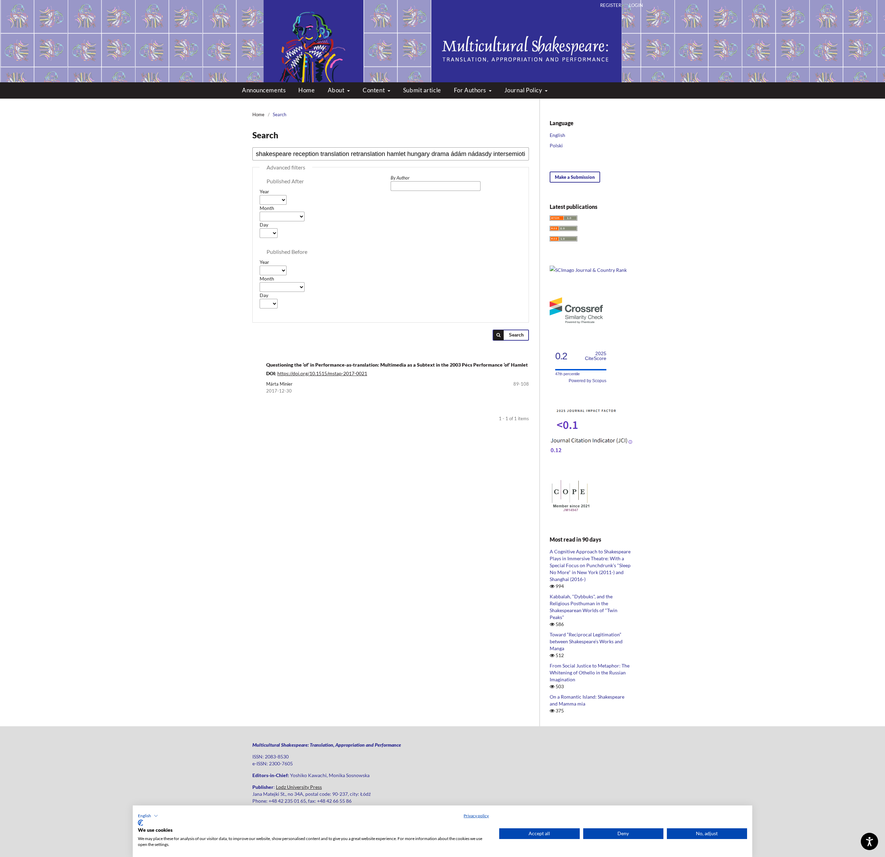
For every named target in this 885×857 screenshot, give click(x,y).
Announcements (264, 90)
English (557, 135)
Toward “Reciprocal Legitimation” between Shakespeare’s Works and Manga (586, 641)
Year (264, 191)
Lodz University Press (299, 787)
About (337, 90)
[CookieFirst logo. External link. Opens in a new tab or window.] (140, 823)
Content (374, 90)
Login (636, 5)
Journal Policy (523, 90)
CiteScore (595, 356)
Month (267, 208)
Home (306, 90)
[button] (148, 816)
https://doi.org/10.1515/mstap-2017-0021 (322, 373)
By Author (400, 178)
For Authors (470, 90)
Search (516, 335)
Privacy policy (476, 815)
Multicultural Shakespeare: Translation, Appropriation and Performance (442, 34)
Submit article (422, 90)
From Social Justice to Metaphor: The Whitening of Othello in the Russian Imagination (590, 672)
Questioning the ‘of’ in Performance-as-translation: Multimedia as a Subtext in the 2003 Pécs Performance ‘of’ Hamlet (397, 365)
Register (610, 5)
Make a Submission (575, 177)
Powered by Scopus (587, 380)
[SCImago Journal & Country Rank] (588, 270)
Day (264, 225)
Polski (556, 145)
